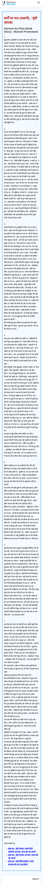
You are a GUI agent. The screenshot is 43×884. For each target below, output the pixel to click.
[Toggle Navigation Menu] (38, 2)
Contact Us (35, 879)
